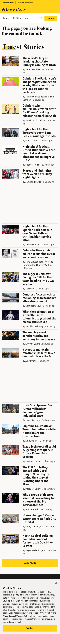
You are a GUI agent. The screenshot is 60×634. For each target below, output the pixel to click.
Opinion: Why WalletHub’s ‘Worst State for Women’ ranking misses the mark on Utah (39, 111)
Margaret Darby (32, 488)
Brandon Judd (32, 509)
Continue (30, 628)
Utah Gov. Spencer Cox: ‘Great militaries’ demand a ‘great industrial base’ (37, 410)
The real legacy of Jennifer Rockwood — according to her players (38, 335)
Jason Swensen (32, 420)
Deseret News (8, 2)
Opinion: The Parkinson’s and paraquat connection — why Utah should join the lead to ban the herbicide (39, 85)
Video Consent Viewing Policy (16, 616)
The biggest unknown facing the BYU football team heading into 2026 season (38, 279)
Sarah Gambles (32, 69)
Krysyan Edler (32, 343)
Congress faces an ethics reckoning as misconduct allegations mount (39, 297)
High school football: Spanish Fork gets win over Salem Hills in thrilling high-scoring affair (37, 233)
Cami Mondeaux (33, 305)
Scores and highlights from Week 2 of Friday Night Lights (37, 173)
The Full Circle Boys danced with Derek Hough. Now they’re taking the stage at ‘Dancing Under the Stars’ (35, 475)
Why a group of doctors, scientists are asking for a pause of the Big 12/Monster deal (38, 500)
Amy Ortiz (30, 360)
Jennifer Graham (33, 326)
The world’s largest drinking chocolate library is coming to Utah (39, 61)
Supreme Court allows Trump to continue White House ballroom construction (39, 431)
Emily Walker (31, 440)
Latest (6, 18)
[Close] (56, 583)
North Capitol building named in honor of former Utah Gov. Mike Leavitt (37, 541)
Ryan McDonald (32, 461)
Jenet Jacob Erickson (35, 120)
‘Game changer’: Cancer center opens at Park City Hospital (39, 518)
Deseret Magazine (25, 2)
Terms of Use (32, 613)
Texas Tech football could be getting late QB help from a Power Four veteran (39, 451)
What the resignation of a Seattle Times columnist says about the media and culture (39, 317)
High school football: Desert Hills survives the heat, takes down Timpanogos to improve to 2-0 (38, 153)
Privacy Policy (46, 613)
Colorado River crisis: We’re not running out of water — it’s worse (38, 253)
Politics (17, 18)
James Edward (32, 181)
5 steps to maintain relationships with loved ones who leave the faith (38, 352)
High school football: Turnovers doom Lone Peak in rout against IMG (39, 132)
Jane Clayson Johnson (36, 261)
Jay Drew (29, 288)
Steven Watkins (44, 265)
